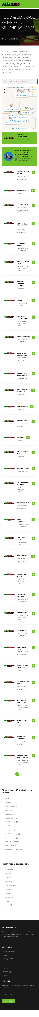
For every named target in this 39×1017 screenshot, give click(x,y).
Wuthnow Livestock (21, 595)
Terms (5, 955)
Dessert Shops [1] (11, 806)
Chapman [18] (9, 881)
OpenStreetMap (26, 129)
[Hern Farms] (18, 90)
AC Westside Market (21, 575)
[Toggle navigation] (34, 4)
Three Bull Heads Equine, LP (22, 225)
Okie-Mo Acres (11, 115)
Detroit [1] (8, 873)
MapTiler (18, 129)
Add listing (7, 972)
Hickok (19, 300)
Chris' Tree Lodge (23, 337)
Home (4, 39)
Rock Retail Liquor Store (22, 354)
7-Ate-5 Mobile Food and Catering (22, 284)
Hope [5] (8, 893)
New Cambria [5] (10, 885)
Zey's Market (22, 556)
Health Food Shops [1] (12, 834)
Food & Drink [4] (10, 814)
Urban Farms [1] (10, 846)
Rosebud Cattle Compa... (12, 110)
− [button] (4, 92)
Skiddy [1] (8, 905)
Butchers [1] (9, 798)
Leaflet (12, 129)
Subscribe (8, 1001)
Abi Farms (20, 437)
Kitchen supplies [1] (11, 838)
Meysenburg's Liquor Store (22, 136)
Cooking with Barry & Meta (22, 374)
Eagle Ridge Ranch (21, 244)
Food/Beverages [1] (11, 822)
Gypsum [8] (9, 901)
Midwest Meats (22, 205)
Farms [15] (8, 810)
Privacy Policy (8, 959)
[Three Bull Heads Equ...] (29, 90)
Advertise (6, 968)
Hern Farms (19, 95)
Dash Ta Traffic (23, 190)
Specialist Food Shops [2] (13, 842)
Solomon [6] (9, 877)
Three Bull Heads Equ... (30, 95)
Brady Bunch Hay (20, 121)
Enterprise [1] (9, 869)
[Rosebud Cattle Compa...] (11, 105)
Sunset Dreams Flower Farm (22, 666)
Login (5, 976)
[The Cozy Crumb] (10, 118)
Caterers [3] (9, 802)
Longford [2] (9, 897)
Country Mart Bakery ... (20, 117)
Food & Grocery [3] (11, 818)
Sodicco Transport (21, 520)
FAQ (4, 962)
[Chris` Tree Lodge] (21, 91)
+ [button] (4, 89)
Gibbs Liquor (22, 421)
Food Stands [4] (10, 826)
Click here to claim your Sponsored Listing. (23, 160)
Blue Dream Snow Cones (21, 701)
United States (14, 39)
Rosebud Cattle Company (23, 173)
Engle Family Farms (19, 87)
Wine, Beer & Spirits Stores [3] (14, 850)
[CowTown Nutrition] (26, 108)
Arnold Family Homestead (22, 391)
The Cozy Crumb (11, 123)
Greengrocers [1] (10, 830)
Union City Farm (23, 468)
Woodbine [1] (9, 889)
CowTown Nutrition (27, 112)
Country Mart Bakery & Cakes (22, 756)
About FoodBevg (9, 951)
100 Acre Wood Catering (22, 484)
